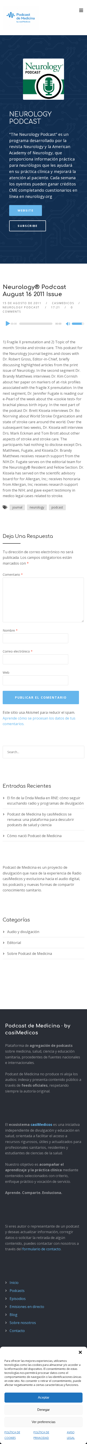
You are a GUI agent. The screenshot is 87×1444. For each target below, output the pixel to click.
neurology (37, 507)
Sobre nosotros (23, 1322)
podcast (57, 507)
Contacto (17, 1330)
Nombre (10, 630)
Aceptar (43, 1397)
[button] (80, 1352)
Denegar (43, 1409)
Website (25, 210)
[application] (44, 323)
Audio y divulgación (23, 931)
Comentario (13, 574)
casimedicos (63, 303)
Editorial (14, 942)
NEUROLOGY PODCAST (30, 118)
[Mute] (68, 324)
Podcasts (17, 1290)
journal (17, 507)
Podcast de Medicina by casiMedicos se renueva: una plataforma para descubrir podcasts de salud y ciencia (40, 819)
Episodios (18, 1298)
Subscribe (27, 226)
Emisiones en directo (27, 1306)
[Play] (7, 323)
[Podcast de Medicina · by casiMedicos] (21, 17)
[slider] (78, 327)
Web (6, 672)
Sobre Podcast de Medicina (29, 953)
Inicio (14, 1282)
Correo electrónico (18, 651)
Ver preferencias (44, 1422)
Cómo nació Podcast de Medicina (34, 835)
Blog (13, 1314)
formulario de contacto (41, 1249)
